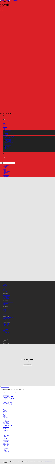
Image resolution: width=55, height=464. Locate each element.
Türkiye (4, 123)
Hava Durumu (8, 139)
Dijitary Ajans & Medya (8, 317)
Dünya (4, 124)
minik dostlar (6, 175)
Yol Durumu (8, 140)
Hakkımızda (5, 329)
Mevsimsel (5, 176)
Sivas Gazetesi (6, 323)
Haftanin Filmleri (9, 137)
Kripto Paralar (8, 146)
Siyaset (4, 125)
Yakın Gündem (6, 324)
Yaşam (6, 134)
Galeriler (5, 340)
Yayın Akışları (8, 141)
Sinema (4, 304)
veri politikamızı (48, 461)
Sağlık (4, 167)
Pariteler (7, 151)
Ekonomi (5, 127)
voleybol (5, 166)
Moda (4, 173)
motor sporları (6, 171)
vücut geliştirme (6, 165)
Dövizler (7, 147)
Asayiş (6, 131)
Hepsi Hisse (5, 319)
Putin (4, 170)
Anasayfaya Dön (27, 364)
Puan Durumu (8, 145)
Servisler (4, 135)
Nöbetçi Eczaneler (9, 142)
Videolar (5, 341)
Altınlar (7, 149)
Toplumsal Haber (6, 325)
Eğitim (6, 133)
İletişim (4, 330)
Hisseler (7, 148)
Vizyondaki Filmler (9, 136)
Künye (4, 331)
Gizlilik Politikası (6, 332)
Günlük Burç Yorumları (8, 302)
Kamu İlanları (8, 130)
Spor (4, 128)
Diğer (4, 129)
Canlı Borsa (7, 143)
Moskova (5, 172)
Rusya (4, 169)
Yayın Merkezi (6, 318)
